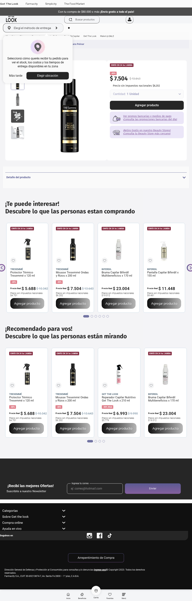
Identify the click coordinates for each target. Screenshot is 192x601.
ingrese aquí (100, 569)
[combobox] (95, 19)
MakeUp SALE (107, 36)
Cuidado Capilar (72, 36)
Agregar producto (147, 105)
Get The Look (9, 3)
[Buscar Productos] (70, 19)
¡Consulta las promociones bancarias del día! (150, 119)
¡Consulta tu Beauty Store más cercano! (146, 133)
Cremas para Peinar (73, 44)
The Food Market (74, 3)
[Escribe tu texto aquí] (89, 535)
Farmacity (32, 3)
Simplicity (51, 3)
